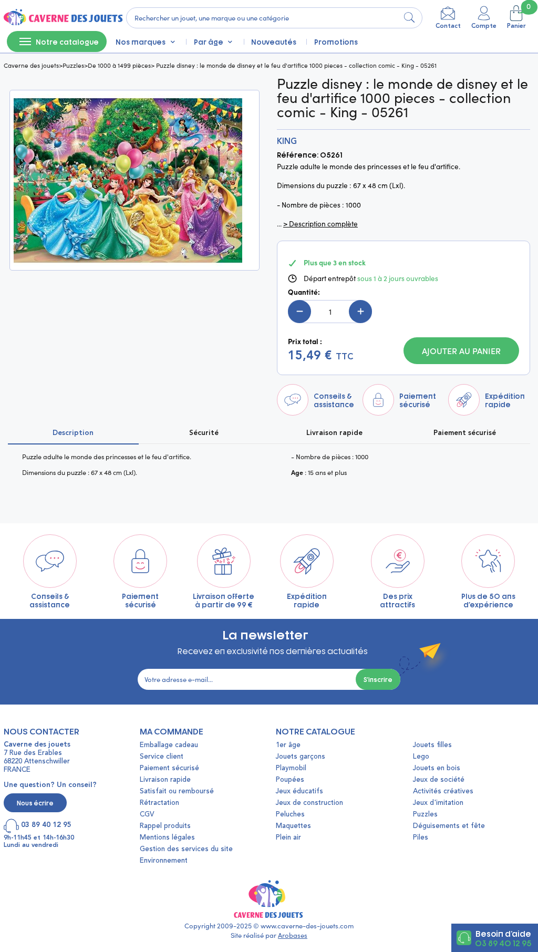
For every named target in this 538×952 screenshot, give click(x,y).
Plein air (288, 837)
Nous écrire (35, 802)
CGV (147, 814)
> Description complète (320, 224)
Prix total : (305, 341)
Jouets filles (432, 745)
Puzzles (73, 65)
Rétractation (159, 803)
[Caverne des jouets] (62, 17)
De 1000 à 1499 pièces (119, 65)
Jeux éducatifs (299, 791)
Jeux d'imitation (438, 803)
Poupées (290, 780)
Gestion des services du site (186, 849)
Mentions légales (167, 837)
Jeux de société (438, 780)
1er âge (288, 745)
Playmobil (291, 768)
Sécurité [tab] (204, 433)
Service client (161, 756)
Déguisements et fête (449, 826)
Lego (421, 756)
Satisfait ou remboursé (177, 791)
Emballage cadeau (169, 745)
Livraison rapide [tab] (334, 433)
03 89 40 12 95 (503, 942)
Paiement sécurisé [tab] (464, 433)
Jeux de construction (309, 803)
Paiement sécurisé (169, 768)
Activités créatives (443, 791)
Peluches (290, 814)
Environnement (164, 860)
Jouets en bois (436, 768)
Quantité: (304, 292)
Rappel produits (165, 826)
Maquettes (293, 826)
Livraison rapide (165, 780)
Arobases (292, 935)
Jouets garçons (300, 756)
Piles (420, 837)
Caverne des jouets (31, 65)
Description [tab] (73, 433)
